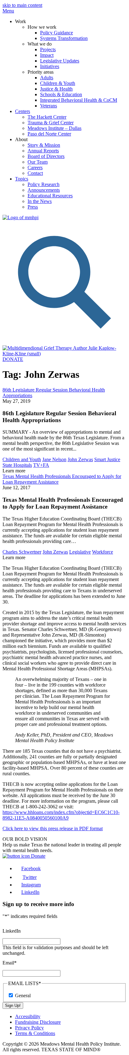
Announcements (44, 190)
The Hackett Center (47, 117)
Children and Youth (22, 459)
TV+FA (41, 465)
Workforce (102, 552)
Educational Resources (50, 195)
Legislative (80, 552)
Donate (37, 856)
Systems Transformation (64, 38)
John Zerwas (80, 459)
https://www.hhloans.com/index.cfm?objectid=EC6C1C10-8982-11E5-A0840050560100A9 (61, 815)
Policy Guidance (56, 32)
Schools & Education (61, 94)
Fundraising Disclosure (38, 1022)
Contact (35, 173)
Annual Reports (43, 150)
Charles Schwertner (22, 552)
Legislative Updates (59, 60)
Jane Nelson (54, 459)
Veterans (48, 105)
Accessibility (27, 1016)
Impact (47, 55)
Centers (22, 111)
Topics (21, 178)
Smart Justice (107, 459)
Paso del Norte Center (49, 133)
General (23, 995)
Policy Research (43, 184)
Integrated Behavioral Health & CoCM (78, 100)
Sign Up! (13, 1005)
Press (33, 207)
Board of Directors (46, 156)
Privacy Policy (29, 1027)
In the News (40, 201)
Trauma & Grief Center (51, 122)
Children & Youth (57, 83)
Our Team (38, 162)
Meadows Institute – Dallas (54, 128)
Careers (35, 167)
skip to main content (22, 5)
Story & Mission (44, 145)
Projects (48, 49)
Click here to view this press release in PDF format (53, 828)
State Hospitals (17, 465)
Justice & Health (56, 88)
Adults (46, 77)
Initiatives (49, 66)
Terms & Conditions (35, 1033)
